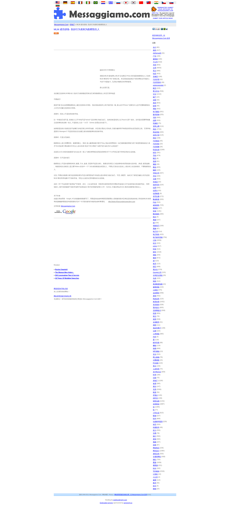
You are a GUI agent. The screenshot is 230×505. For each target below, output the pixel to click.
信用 (154, 188)
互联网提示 (157, 310)
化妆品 (155, 182)
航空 (154, 88)
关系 (154, 389)
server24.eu (128, 503)
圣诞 (154, 161)
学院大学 (156, 173)
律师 (154, 325)
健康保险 (156, 287)
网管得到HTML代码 (61, 289)
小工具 (155, 477)
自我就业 (156, 404)
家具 (154, 264)
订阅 (154, 240)
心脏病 (155, 290)
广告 (154, 56)
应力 (154, 430)
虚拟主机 (156, 454)
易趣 (154, 229)
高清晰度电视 (158, 284)
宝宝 (154, 94)
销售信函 (156, 401)
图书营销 (156, 114)
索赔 (154, 164)
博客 (154, 109)
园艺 (154, 267)
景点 (154, 71)
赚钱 (154, 345)
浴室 (154, 100)
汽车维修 (156, 147)
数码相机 (156, 214)
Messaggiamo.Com (61, 25)
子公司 (155, 62)
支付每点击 (157, 372)
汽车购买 (156, 141)
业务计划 (156, 135)
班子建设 (156, 112)
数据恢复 (156, 199)
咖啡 (154, 170)
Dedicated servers (106, 503)
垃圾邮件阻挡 (158, 421)
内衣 (154, 337)
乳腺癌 (155, 123)
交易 (154, 433)
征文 (154, 243)
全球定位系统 (158, 275)
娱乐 (154, 486)
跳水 (154, 217)
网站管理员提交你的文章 (62, 296)
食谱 (154, 383)
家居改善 (156, 302)
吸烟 (154, 416)
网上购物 (156, 357)
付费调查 (156, 360)
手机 (154, 155)
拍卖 (154, 74)
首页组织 (156, 305)
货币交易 (156, 196)
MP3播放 (156, 351)
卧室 (154, 106)
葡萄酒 (155, 465)
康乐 (154, 386)
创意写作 (156, 185)
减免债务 (156, 205)
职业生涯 (156, 150)
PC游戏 (155, 363)
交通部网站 (157, 457)
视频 (154, 442)
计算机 (155, 474)
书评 (154, 117)
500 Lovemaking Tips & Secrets (67, 275)
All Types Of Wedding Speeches (67, 278)
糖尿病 (155, 208)
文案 (154, 179)
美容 (154, 103)
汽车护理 (156, 79)
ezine (155, 246)
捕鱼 (154, 255)
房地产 (72, 25)
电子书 (155, 231)
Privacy (111, 494)
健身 (154, 258)
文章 (154, 68)
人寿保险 (156, 334)
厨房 (154, 319)
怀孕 (154, 375)
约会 (154, 202)
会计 (154, 47)
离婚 (154, 220)
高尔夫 (155, 269)
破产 (154, 97)
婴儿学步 (156, 91)
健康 (154, 480)
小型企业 (156, 413)
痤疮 (154, 50)
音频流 (155, 76)
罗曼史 (155, 395)
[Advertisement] (102, 43)
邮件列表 (156, 343)
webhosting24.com (120, 500)
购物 (154, 489)
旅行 (154, 436)
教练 (154, 167)
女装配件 (156, 322)
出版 (154, 378)
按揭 (154, 348)
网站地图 (105, 494)
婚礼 (154, 459)
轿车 (154, 152)
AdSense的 (157, 53)
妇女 (154, 468)
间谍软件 (156, 427)
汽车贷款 (156, 144)
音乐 (154, 354)
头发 (154, 278)
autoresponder (158, 85)
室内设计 (156, 307)
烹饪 (154, 176)
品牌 (154, 120)
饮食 (154, 211)
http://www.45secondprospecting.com (121, 202)
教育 (154, 483)
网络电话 (156, 448)
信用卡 (155, 191)
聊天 (154, 158)
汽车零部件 (157, 82)
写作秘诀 (156, 471)
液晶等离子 (157, 328)
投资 (154, 313)
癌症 (154, 138)
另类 (154, 65)
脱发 (154, 281)
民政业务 (156, 299)
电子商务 (156, 234)
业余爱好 (156, 293)
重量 (154, 462)
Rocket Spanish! (61, 269)
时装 (154, 249)
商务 (154, 129)
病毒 (154, 445)
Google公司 (157, 272)
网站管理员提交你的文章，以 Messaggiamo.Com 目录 (130, 494)
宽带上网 (156, 126)
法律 (154, 331)
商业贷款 (156, 132)
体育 (154, 424)
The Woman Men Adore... (64, 272)
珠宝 (154, 316)
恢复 (154, 392)
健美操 (155, 59)
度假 (154, 296)
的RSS (155, 398)
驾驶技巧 (156, 226)
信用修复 (156, 193)
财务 (154, 252)
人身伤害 (156, 369)
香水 (154, 366)
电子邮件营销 (158, 237)
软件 (154, 419)
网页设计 (156, 451)
